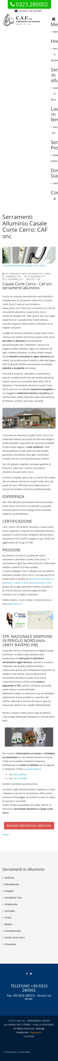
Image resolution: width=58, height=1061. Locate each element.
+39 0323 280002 (35, 988)
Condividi (29, 1036)
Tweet (5, 834)
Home (54, 31)
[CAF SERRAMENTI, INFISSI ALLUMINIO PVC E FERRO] (21, 20)
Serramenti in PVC (42, 582)
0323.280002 (32, 4)
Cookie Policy (24, 1052)
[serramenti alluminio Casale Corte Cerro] (29, 418)
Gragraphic (35, 1032)
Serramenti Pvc (54, 130)
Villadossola (11, 904)
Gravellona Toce (13, 897)
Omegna (9, 890)
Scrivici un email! (30, 11)
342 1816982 (20, 778)
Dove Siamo (53, 158)
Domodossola (12, 884)
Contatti (54, 183)
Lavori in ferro (53, 93)
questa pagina (33, 768)
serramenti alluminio (24, 312)
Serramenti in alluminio (53, 54)
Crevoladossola (13, 930)
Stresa (8, 917)
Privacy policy (10, 1052)
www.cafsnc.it (14, 603)
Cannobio (10, 910)
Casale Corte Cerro (15, 937)
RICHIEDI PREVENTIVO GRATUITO (29, 826)
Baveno (8, 924)
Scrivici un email (38, 997)
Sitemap (40, 1028)
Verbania (9, 877)
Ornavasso (10, 944)
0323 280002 (20, 774)
